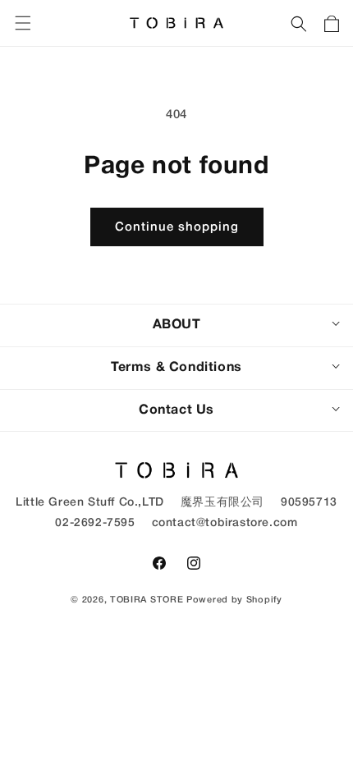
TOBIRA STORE (146, 600)
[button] (299, 23)
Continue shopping (177, 227)
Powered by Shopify (234, 600)
